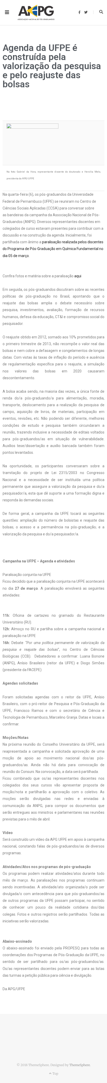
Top (55, 1073)
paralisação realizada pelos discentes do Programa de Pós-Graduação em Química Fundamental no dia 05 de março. (53, 249)
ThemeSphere (79, 1065)
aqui (77, 276)
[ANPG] (36, 13)
